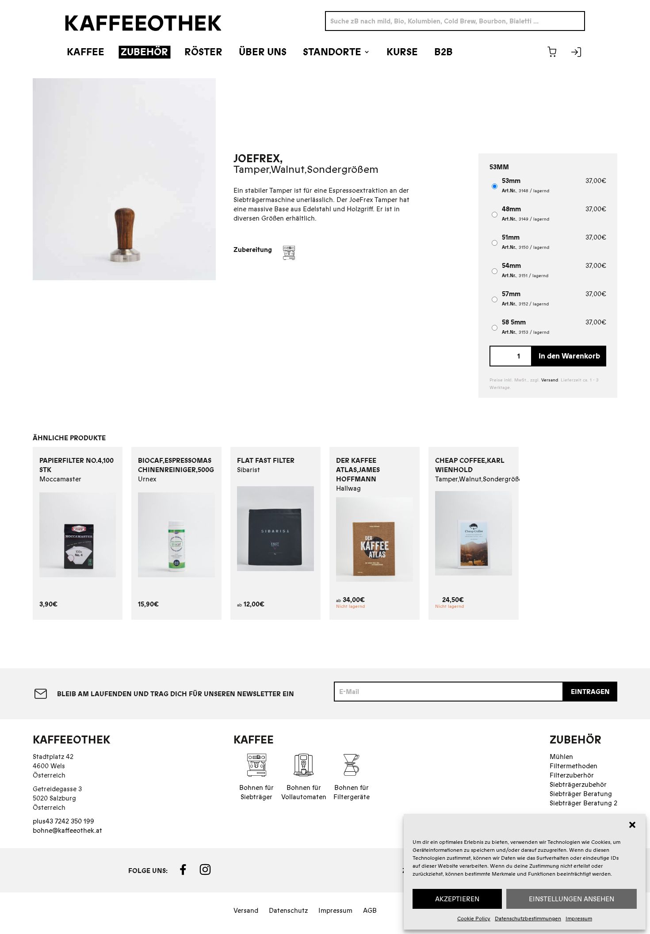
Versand (549, 380)
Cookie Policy (473, 918)
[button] (632, 824)
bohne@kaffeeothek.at (67, 830)
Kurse (402, 52)
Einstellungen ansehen (571, 899)
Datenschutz (288, 910)
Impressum (579, 918)
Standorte (332, 52)
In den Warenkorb (569, 356)
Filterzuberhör (572, 775)
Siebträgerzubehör (578, 784)
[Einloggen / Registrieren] (576, 51)
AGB (370, 910)
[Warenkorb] (552, 51)
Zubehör (144, 52)
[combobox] (455, 21)
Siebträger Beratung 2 (583, 803)
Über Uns (263, 52)
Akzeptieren (457, 899)
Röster (203, 52)
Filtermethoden (573, 765)
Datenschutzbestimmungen (528, 918)
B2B (443, 52)
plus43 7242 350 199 (63, 821)
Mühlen (561, 756)
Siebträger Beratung (581, 793)
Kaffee (85, 52)
